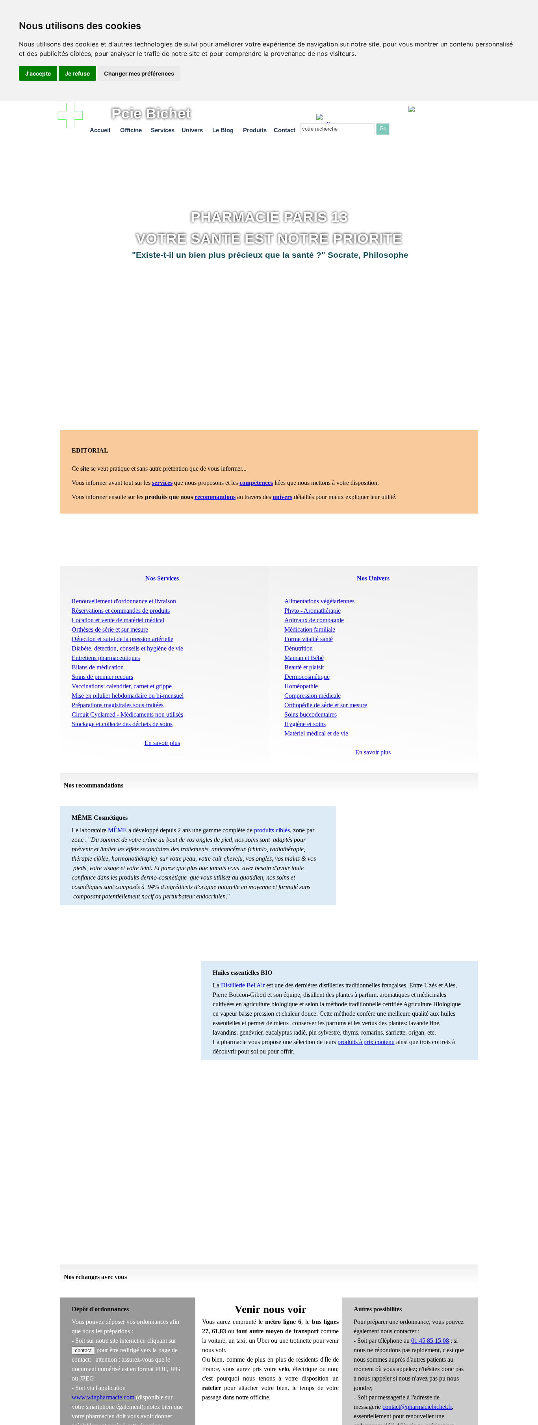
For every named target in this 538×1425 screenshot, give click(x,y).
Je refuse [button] (77, 73)
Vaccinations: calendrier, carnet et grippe (122, 686)
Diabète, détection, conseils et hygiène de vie (127, 648)
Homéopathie (301, 686)
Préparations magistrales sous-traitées (117, 705)
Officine (131, 130)
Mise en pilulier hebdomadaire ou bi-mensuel (128, 695)
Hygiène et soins (305, 724)
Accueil (100, 130)
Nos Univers (373, 578)
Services (162, 130)
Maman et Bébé (304, 657)
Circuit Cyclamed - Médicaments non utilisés (127, 714)
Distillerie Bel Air (243, 985)
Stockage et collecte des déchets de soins (122, 724)
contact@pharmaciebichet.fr (417, 1406)
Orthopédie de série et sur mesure (325, 705)
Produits (255, 130)
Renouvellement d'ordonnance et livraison (124, 601)
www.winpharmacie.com (103, 1397)
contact (83, 1350)
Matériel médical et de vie (316, 733)
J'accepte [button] (38, 73)
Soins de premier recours (102, 676)
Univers (192, 130)
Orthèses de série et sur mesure (110, 629)
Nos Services (162, 578)
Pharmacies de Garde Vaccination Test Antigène (453, 120)
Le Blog (223, 130)
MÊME (117, 830)
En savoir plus (373, 752)
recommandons (215, 496)
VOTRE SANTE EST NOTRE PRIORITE (269, 238)
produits (265, 830)
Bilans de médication (98, 667)
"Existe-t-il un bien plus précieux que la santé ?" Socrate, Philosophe (270, 255)
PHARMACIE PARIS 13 (269, 217)
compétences (256, 482)
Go (383, 128)
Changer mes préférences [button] (139, 73)
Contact (284, 130)
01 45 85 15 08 (430, 1340)
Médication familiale (309, 629)
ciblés (283, 830)
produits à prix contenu (366, 1042)
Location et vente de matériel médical (118, 620)
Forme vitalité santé (308, 639)
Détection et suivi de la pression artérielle (122, 639)
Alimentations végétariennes (319, 601)
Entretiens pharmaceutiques (106, 657)
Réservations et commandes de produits (121, 610)
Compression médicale (312, 695)
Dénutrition (298, 648)
